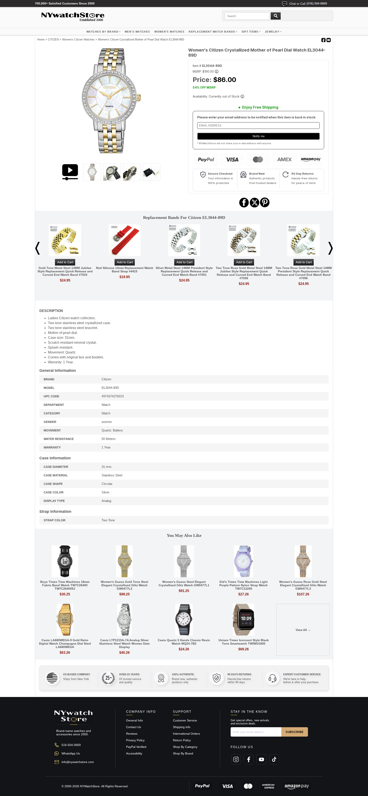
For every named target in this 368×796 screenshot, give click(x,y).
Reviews (131, 733)
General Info (134, 720)
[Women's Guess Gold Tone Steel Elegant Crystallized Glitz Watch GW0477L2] (124, 561)
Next (330, 248)
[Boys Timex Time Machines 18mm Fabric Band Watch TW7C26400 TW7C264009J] (65, 561)
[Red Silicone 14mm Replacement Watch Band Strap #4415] (124, 240)
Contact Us (133, 727)
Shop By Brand (183, 753)
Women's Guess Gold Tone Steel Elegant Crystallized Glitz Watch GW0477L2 (124, 585)
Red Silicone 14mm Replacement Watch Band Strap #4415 (124, 269)
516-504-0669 (71, 745)
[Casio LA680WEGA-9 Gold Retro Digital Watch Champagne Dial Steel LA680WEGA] (65, 620)
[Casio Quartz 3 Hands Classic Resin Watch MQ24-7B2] (184, 620)
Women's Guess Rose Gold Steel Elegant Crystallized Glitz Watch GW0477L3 (303, 585)
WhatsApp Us (71, 753)
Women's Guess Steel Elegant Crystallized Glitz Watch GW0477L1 (184, 583)
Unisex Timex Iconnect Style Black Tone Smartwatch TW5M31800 (243, 641)
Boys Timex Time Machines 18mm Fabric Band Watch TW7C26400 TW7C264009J (64, 585)
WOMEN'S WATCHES (169, 31)
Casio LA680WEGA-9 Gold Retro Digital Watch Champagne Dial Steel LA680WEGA (65, 643)
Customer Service (185, 720)
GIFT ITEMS (250, 31)
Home (41, 39)
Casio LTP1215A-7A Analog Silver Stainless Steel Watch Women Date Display (124, 643)
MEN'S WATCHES (137, 31)
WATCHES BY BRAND (102, 31)
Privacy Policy (135, 740)
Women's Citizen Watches (78, 39)
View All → (303, 630)
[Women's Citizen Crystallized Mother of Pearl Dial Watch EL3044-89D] (109, 153)
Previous (37, 248)
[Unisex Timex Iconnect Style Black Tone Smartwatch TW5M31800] (243, 620)
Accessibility (134, 753)
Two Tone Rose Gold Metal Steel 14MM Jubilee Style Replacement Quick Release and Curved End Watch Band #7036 (244, 273)
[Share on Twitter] (254, 207)
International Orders (186, 733)
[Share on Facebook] (244, 207)
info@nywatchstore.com (78, 762)
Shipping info (181, 727)
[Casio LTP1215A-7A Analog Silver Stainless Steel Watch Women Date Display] (124, 620)
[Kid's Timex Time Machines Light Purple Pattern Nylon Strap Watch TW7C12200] (243, 561)
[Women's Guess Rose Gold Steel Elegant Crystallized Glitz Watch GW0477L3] (303, 561)
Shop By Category (185, 747)
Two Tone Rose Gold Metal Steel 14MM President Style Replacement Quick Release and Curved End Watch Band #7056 (303, 273)
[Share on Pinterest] (265, 207)
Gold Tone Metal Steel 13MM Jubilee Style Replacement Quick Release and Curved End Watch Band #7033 (65, 271)
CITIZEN (53, 39)
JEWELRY (272, 31)
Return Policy (182, 740)
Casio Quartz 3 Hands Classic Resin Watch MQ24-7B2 (184, 641)
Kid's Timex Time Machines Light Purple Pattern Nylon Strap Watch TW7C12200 (243, 585)
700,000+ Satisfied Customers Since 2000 (65, 3)
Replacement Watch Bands (212, 31)
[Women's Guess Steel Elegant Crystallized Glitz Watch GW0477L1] (184, 561)
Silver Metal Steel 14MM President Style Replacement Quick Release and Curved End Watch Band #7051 (184, 271)
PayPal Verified (136, 747)
